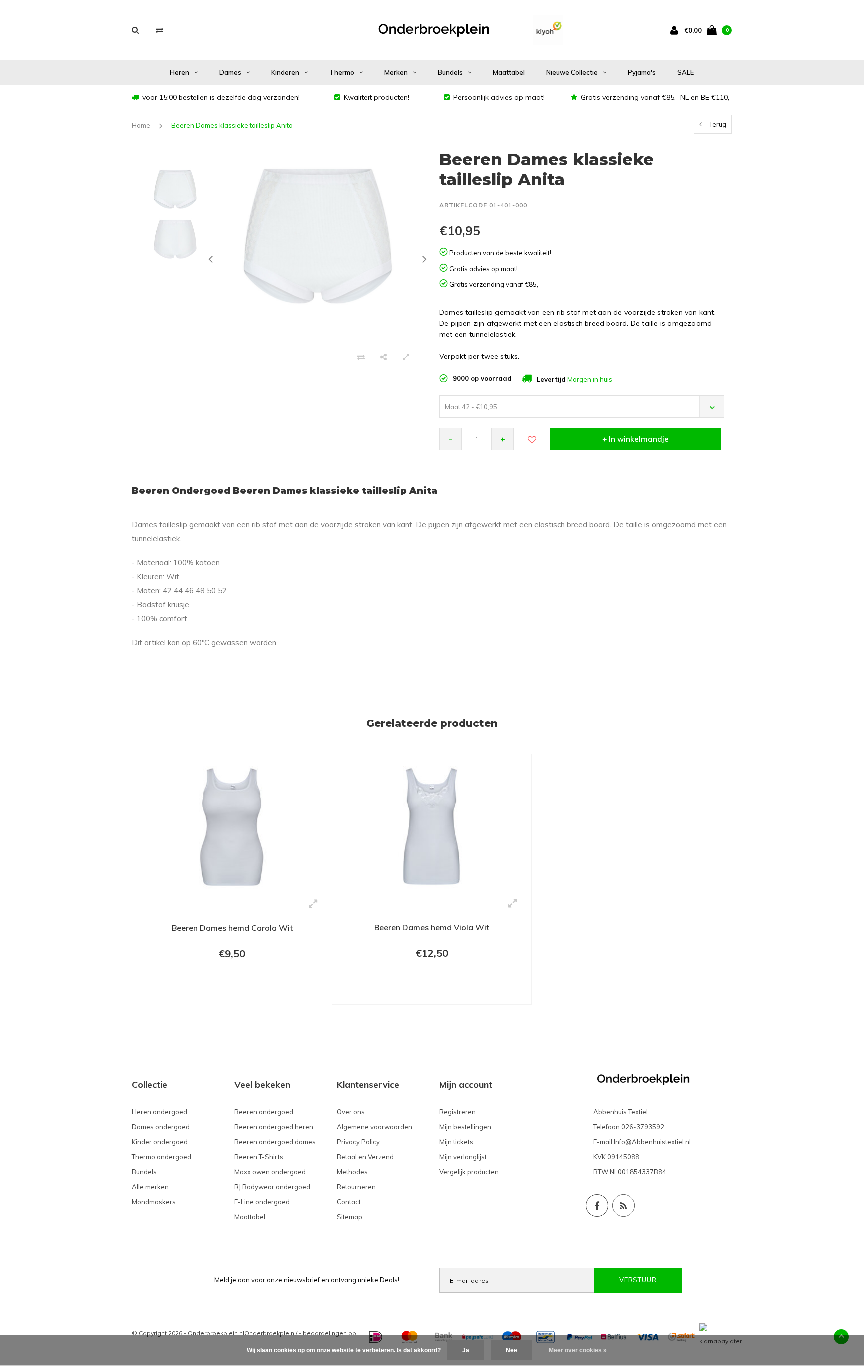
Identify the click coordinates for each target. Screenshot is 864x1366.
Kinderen (286, 72)
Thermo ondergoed (162, 1157)
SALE (686, 72)
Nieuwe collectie (572, 72)
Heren (180, 72)
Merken (396, 72)
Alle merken (150, 1187)
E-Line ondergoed (262, 1202)
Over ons (351, 1112)
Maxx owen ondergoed (270, 1172)
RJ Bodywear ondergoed (272, 1187)
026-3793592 (643, 1127)
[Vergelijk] (160, 30)
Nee (512, 1350)
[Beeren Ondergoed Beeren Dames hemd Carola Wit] (232, 826)
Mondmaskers (154, 1202)
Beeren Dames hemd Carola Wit (232, 928)
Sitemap (349, 1217)
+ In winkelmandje (635, 439)
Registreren (458, 1112)
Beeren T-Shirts (259, 1157)
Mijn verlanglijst (463, 1157)
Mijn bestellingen (466, 1127)
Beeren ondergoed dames (275, 1142)
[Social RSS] (623, 1205)
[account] (676, 30)
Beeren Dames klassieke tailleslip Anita (232, 125)
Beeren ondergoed (264, 1112)
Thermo (342, 72)
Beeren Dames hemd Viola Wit (432, 927)
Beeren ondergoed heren (274, 1127)
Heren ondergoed (160, 1112)
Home (141, 125)
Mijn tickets (457, 1142)
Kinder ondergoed (160, 1142)
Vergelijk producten (469, 1172)
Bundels (450, 72)
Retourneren (356, 1187)
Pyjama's (642, 72)
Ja (466, 1350)
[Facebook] (597, 1205)
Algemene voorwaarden (374, 1127)
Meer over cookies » (578, 1350)
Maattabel (509, 72)
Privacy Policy (358, 1142)
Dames (231, 72)
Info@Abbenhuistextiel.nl (652, 1142)
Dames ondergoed (161, 1127)
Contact (349, 1202)
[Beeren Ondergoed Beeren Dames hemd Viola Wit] (432, 826)
